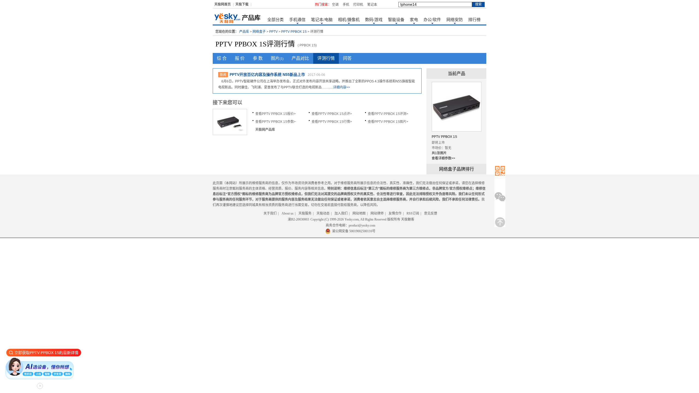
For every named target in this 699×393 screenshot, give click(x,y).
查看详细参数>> (443, 158)
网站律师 (377, 213)
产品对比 (300, 58)
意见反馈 (430, 213)
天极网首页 (222, 4)
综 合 (222, 58)
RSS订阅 (413, 213)
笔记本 (372, 5)
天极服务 (305, 213)
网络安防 (454, 19)
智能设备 (396, 19)
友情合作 (395, 213)
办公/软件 (432, 19)
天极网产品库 (265, 130)
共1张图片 (439, 153)
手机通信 (297, 19)
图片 (277, 58)
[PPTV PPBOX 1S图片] (230, 131)
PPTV (273, 32)
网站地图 (359, 213)
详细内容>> (341, 87)
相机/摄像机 (349, 19)
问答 (347, 58)
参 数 (258, 58)
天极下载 (241, 4)
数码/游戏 (374, 19)
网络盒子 (259, 32)
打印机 (358, 5)
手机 (346, 5)
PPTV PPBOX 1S (294, 32)
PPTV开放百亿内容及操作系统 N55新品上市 (267, 74)
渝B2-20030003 (298, 219)
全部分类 (275, 19)
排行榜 (474, 19)
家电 (414, 19)
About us (288, 213)
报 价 (240, 58)
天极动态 (323, 213)
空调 (335, 5)
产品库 (244, 32)
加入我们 (341, 213)
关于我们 (270, 213)
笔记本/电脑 (322, 19)
